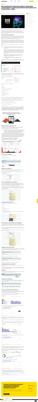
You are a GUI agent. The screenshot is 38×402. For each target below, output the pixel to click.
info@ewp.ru (30, 388)
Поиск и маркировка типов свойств (29, 19)
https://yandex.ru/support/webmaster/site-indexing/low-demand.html (14, 57)
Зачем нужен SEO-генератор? (29, 14)
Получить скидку (37, 201)
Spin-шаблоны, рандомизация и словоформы (31, 21)
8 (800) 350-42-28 (31, 385)
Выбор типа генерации (28, 17)
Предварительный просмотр (29, 22)
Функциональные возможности (29, 15)
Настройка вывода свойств (29, 20)
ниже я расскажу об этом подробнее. (16, 185)
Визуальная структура (28, 18)
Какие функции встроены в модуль (29, 16)
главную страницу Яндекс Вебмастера (17, 59)
